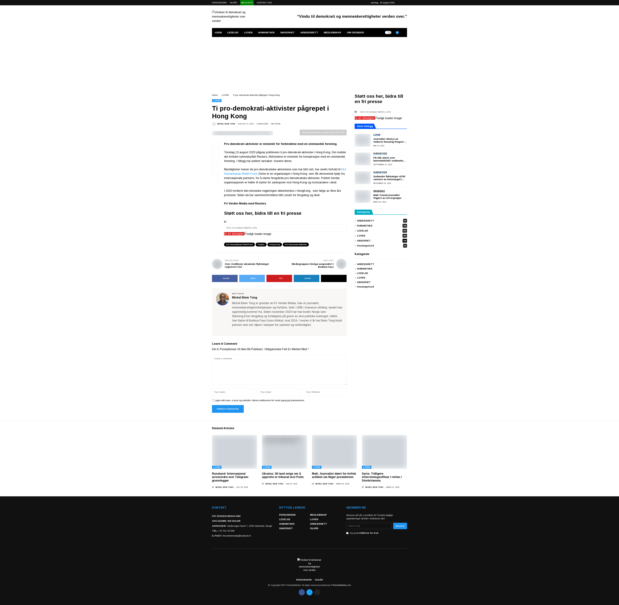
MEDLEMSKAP (318, 515)
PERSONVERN (287, 515)
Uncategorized (381, 245)
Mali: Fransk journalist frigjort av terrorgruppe (387, 196)
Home (215, 95)
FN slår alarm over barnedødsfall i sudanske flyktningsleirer (388, 159)
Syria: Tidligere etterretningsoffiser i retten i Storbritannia (382, 477)
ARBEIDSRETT (381, 220)
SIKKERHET (381, 240)
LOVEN (225, 95)
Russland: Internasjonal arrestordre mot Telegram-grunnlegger (230, 477)
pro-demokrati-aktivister (296, 244)
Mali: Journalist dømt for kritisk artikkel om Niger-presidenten (334, 475)
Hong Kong (275, 244)
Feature (261, 244)
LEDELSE (381, 230)
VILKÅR (314, 528)
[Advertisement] (309, 61)
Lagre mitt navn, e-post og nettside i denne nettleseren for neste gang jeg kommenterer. (260, 400)
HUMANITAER (381, 225)
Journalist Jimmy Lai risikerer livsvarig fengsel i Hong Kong (389, 140)
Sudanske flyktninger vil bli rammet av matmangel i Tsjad (389, 178)
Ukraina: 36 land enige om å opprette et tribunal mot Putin (283, 475)
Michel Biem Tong (226, 124)
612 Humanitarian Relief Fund (239, 244)
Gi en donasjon (234, 233)
